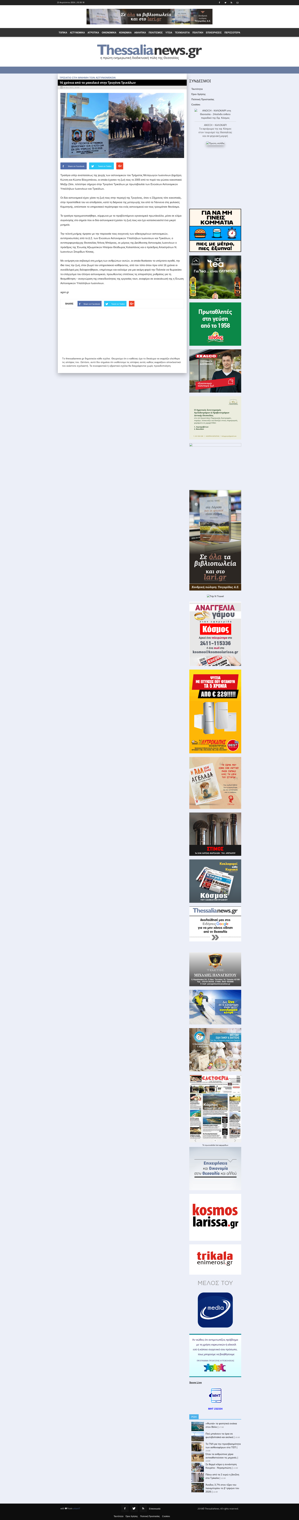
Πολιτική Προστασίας (202, 99)
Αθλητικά (140, 32)
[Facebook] (124, 1508)
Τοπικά (63, 32)
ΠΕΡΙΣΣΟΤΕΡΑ (232, 32)
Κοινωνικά (125, 32)
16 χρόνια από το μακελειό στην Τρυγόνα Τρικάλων (98, 83)
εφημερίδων (223, 1145)
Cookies (195, 104)
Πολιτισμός (156, 32)
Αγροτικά (93, 32)
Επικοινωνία (154, 1509)
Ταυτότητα (197, 89)
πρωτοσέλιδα (210, 1145)
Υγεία (168, 32)
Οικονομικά (109, 32)
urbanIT (76, 1508)
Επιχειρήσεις (214, 32)
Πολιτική (197, 32)
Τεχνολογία (182, 32)
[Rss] (143, 1508)
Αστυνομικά (77, 32)
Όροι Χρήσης (198, 94)
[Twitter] (134, 1508)
